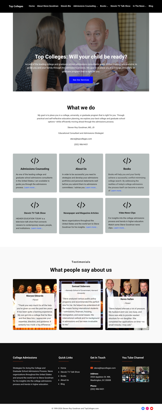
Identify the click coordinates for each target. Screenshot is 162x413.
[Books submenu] (107, 6)
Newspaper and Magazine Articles (81, 213)
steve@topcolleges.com (81, 138)
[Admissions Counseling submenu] (97, 6)
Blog (63, 384)
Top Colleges (16, 6)
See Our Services (81, 80)
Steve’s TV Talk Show (35, 213)
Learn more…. (30, 187)
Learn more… (116, 190)
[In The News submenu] (145, 6)
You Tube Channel (133, 358)
